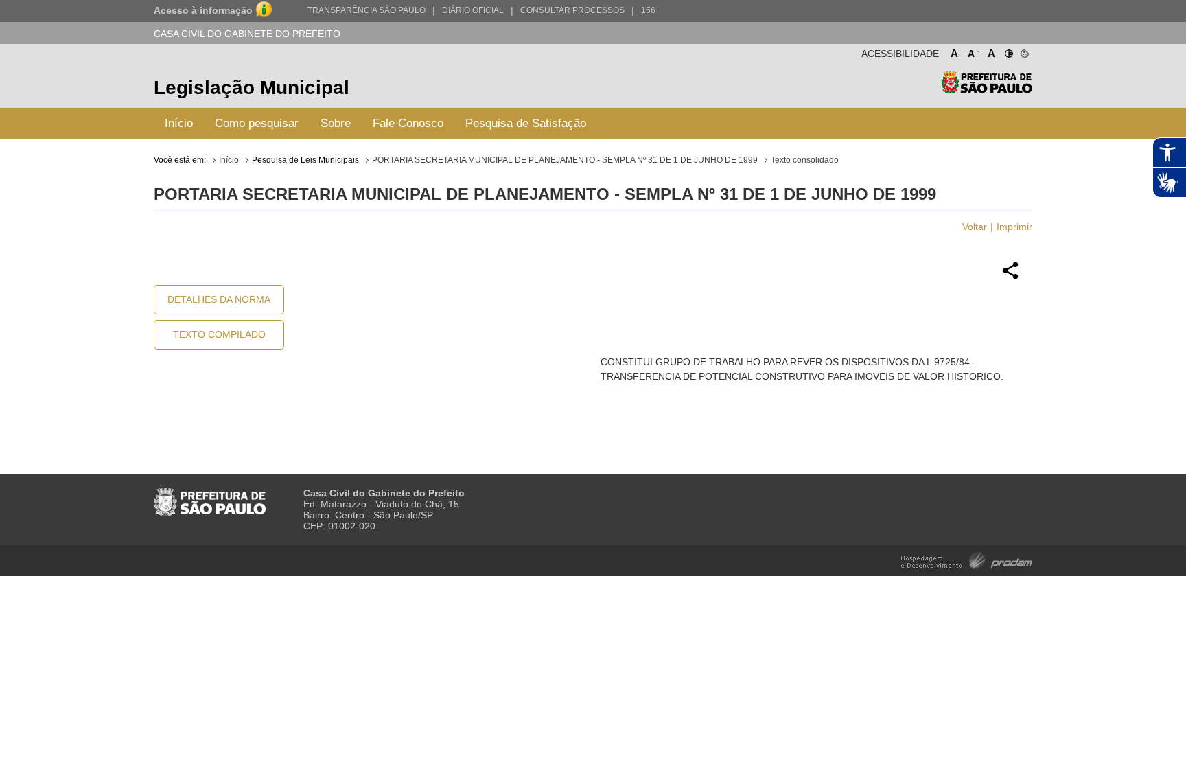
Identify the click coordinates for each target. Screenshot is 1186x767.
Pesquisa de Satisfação (525, 123)
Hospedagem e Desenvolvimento (966, 559)
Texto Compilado (219, 334)
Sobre (336, 123)
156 (648, 10)
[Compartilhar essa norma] (1010, 277)
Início (179, 123)
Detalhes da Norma (218, 299)
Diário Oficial (473, 10)
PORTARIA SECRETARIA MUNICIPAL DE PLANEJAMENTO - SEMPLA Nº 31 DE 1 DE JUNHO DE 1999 (565, 160)
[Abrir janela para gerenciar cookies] (1024, 51)
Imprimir (1014, 226)
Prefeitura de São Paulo (986, 89)
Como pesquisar (257, 123)
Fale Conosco (408, 123)
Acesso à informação (203, 10)
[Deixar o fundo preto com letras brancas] (1008, 51)
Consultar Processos (572, 10)
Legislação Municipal (251, 87)
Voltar (974, 226)
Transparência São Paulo (366, 10)
